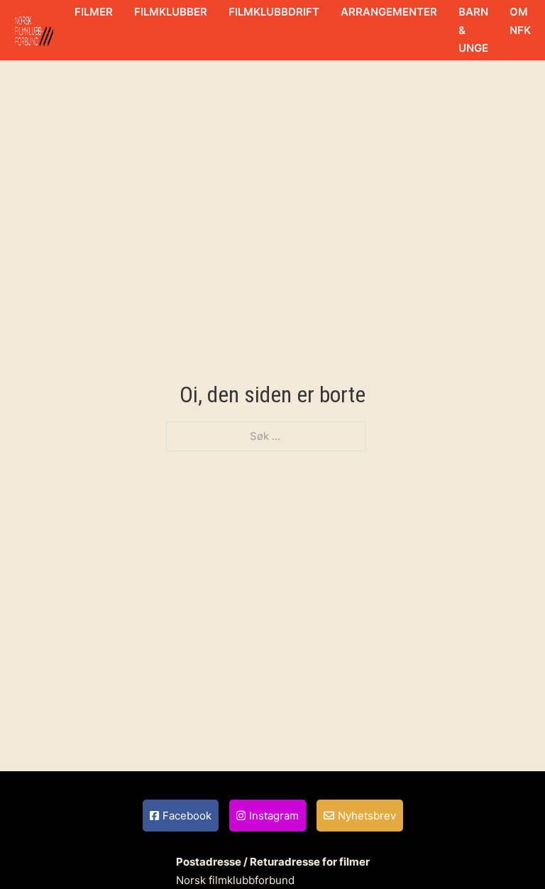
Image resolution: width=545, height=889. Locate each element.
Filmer (94, 11)
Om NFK (520, 21)
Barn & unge (473, 30)
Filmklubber (170, 11)
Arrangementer (389, 11)
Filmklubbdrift (274, 11)
